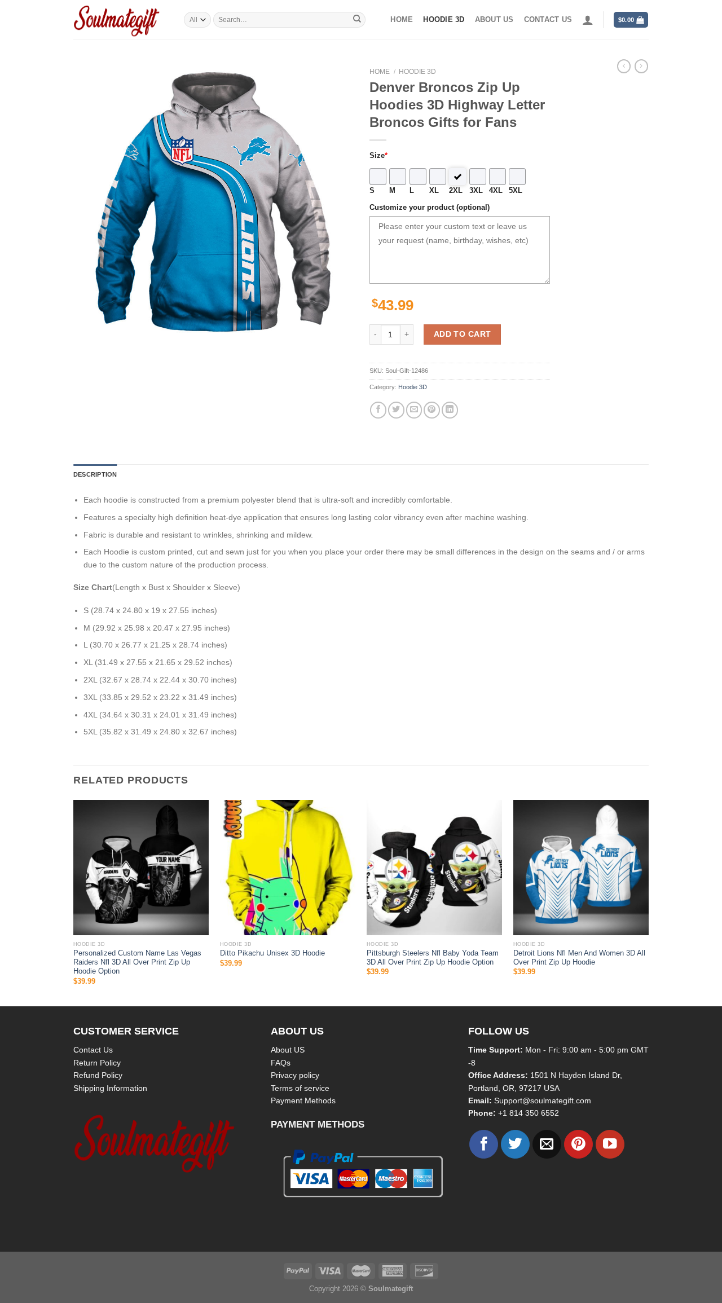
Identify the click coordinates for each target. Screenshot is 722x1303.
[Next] (648, 902)
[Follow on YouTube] (610, 1144)
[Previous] (73, 902)
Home (401, 20)
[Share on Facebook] (378, 410)
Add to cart (462, 333)
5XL (515, 191)
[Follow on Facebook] (483, 1144)
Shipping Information (110, 1088)
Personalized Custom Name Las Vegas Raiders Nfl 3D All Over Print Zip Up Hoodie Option (137, 962)
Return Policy (97, 1062)
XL (434, 191)
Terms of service (300, 1088)
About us (494, 20)
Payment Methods (303, 1100)
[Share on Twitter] (396, 410)
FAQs (280, 1062)
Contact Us (93, 1049)
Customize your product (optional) (429, 208)
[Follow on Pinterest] (578, 1144)
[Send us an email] (546, 1144)
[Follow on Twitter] (515, 1144)
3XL (476, 191)
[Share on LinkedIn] (450, 410)
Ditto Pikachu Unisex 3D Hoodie (272, 953)
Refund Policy (97, 1075)
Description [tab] (95, 474)
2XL (456, 191)
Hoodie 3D (443, 20)
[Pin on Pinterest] (432, 410)
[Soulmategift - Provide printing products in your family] (120, 19)
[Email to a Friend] (414, 410)
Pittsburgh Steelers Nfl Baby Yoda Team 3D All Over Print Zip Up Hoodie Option (433, 957)
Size (378, 156)
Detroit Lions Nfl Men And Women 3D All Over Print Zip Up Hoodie (579, 957)
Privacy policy (295, 1075)
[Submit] (357, 19)
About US (288, 1049)
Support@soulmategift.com (542, 1100)
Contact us (548, 20)
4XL (496, 191)
